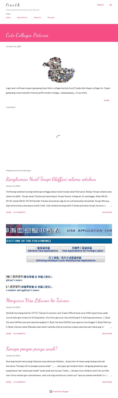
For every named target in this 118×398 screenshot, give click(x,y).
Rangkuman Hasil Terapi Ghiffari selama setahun (51, 179)
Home (8, 17)
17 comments (19, 382)
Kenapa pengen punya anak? (31, 349)
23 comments (19, 334)
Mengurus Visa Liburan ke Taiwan (37, 300)
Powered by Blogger (60, 391)
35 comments (19, 212)
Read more (107, 212)
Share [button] (106, 100)
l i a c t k (12, 4)
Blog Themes (22, 17)
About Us (37, 17)
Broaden (51, 17)
